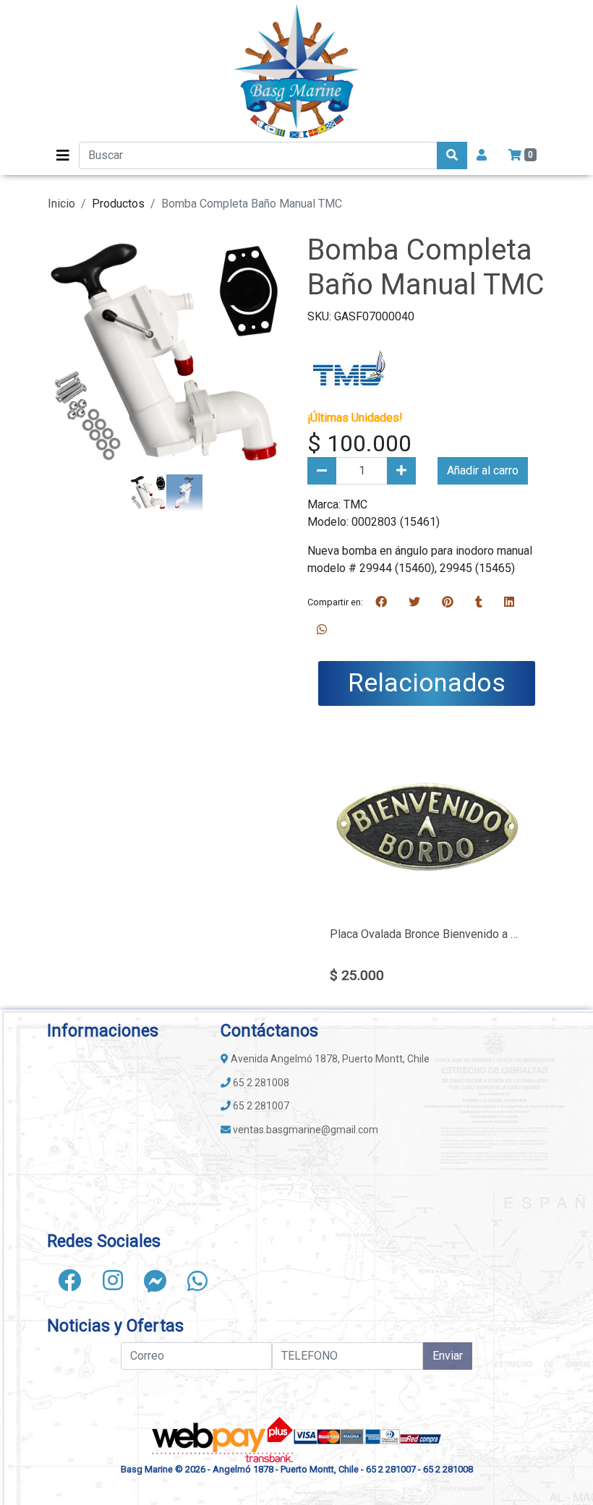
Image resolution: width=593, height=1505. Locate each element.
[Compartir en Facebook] (381, 602)
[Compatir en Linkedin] (509, 602)
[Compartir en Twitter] (414, 602)
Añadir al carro (483, 470)
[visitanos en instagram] (112, 1280)
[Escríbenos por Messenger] (155, 1280)
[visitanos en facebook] (69, 1280)
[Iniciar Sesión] (481, 155)
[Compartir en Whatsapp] (321, 630)
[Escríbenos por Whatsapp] (197, 1280)
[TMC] (349, 366)
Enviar (447, 1356)
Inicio (61, 203)
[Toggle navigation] (63, 155)
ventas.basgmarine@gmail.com (304, 1129)
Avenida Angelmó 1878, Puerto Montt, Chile (329, 1059)
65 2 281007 (260, 1106)
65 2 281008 (260, 1082)
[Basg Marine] (296, 71)
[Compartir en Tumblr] (479, 602)
